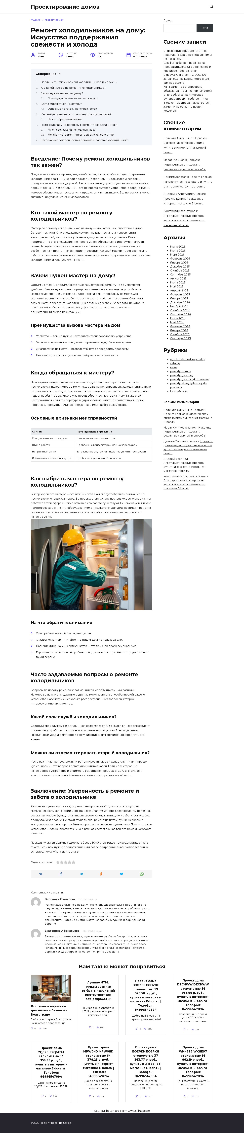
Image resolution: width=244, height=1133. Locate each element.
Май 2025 (176, 286)
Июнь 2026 (177, 250)
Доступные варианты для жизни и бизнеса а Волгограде (49, 1010)
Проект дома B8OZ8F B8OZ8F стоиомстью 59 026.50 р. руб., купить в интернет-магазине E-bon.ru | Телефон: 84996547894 (146, 995)
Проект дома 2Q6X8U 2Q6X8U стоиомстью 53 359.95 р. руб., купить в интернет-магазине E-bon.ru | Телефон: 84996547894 (51, 1062)
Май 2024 (177, 322)
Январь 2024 (179, 330)
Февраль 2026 (180, 258)
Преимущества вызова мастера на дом (73, 98)
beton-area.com (116, 1110)
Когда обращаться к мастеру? (61, 103)
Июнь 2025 (177, 282)
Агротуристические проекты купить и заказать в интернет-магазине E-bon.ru (184, 198)
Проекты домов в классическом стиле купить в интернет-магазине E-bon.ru (187, 418)
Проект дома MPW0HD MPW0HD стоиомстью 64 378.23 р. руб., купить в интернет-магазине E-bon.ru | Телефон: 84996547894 (98, 1062)
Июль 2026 (177, 246)
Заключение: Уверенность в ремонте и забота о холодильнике (84, 140)
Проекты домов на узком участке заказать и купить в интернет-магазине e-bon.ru (187, 181)
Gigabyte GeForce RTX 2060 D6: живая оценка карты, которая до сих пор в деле (186, 78)
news (173, 367)
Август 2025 (178, 278)
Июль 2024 (177, 318)
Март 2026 (177, 254)
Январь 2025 (179, 298)
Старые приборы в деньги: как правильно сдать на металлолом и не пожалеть (187, 54)
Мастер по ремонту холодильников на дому (61, 228)
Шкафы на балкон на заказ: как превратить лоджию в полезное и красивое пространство (187, 66)
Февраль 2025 (180, 294)
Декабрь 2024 (180, 302)
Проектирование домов (65, 6)
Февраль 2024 (180, 326)
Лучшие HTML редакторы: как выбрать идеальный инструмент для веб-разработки (98, 991)
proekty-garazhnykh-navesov (189, 379)
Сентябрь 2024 (180, 314)
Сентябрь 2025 (180, 274)
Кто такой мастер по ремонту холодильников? (73, 87)
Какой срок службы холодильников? (71, 129)
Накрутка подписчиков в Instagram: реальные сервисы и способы (184, 164)
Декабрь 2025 (180, 266)
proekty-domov (180, 371)
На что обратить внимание (65, 119)
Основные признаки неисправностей (72, 108)
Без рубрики (179, 391)
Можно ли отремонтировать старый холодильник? (81, 134)
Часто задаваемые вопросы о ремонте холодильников (79, 124)
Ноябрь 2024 (179, 306)
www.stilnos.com (139, 1110)
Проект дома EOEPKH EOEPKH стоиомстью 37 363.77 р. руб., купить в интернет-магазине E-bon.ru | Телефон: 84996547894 (146, 1062)
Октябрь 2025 (179, 270)
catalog (175, 363)
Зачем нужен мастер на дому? (62, 93)
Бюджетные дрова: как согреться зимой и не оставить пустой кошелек (186, 106)
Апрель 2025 (179, 290)
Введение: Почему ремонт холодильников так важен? (79, 82)
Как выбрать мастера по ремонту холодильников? (76, 114)
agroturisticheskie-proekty (187, 359)
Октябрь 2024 (180, 310)
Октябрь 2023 (180, 334)
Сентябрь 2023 (180, 338)
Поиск (167, 20)
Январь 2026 (179, 262)
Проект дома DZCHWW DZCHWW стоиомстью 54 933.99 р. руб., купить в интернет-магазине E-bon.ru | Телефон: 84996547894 (193, 995)
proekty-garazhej (181, 375)
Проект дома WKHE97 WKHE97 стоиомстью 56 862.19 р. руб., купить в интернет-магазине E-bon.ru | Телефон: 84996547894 (193, 1062)
